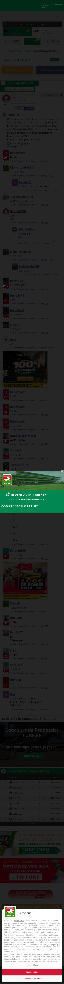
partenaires (19, 920)
